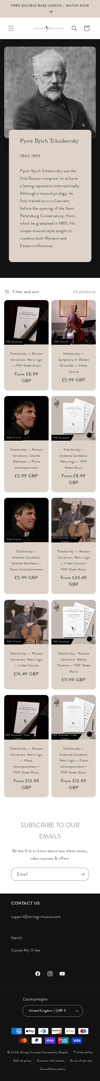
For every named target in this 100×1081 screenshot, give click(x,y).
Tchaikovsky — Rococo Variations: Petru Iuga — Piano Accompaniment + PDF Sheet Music (26, 760)
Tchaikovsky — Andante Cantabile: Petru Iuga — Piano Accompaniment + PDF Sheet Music (73, 760)
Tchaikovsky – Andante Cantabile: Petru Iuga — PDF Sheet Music (73, 458)
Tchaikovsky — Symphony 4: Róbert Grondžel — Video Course (73, 362)
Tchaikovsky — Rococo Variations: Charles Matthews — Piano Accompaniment (26, 458)
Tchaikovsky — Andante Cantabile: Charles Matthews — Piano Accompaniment (26, 560)
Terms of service (81, 1060)
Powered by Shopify (55, 1052)
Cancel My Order (26, 950)
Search (16, 938)
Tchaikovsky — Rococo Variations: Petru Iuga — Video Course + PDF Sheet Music (73, 560)
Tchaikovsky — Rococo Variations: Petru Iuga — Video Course (26, 659)
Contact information (51, 1060)
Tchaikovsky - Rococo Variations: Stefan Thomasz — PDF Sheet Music (73, 662)
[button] (11, 28)
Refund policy (22, 1060)
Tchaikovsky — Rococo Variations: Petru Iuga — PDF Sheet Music (26, 359)
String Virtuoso (30, 1052)
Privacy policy (83, 1052)
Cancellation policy (52, 1069)
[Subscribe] (82, 874)
